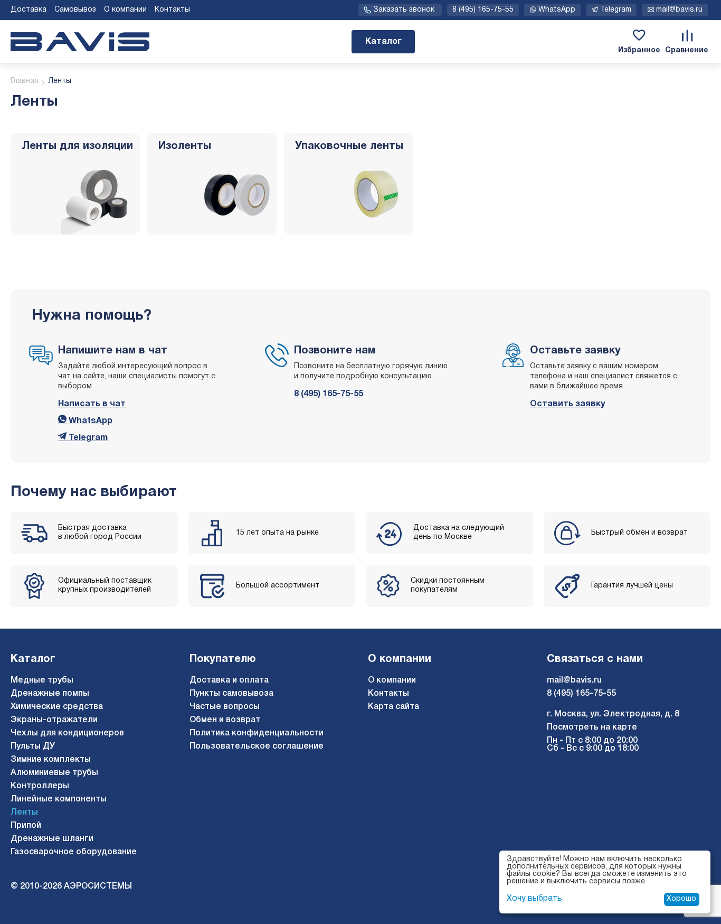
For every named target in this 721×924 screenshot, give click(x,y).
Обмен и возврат (224, 720)
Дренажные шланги (52, 839)
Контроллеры (40, 786)
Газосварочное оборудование (74, 852)
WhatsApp (89, 421)
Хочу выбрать (534, 898)
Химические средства (57, 707)
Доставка (28, 9)
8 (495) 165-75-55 (483, 9)
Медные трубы (42, 680)
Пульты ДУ (33, 746)
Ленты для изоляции (77, 146)
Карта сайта (393, 707)
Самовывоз (75, 9)
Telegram (87, 438)
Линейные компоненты (59, 799)
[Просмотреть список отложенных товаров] (639, 35)
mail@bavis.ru (574, 680)
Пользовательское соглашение (256, 746)
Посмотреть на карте (592, 727)
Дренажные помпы (50, 693)
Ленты (24, 812)
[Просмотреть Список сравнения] (687, 35)
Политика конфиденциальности (256, 733)
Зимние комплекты (51, 759)
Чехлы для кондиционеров (67, 733)
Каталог (383, 41)
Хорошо (681, 898)
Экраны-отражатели (54, 720)
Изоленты (184, 146)
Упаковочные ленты (349, 146)
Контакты (172, 9)
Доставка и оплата (229, 680)
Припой (26, 825)
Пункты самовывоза (231, 693)
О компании (125, 9)
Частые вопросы (224, 707)
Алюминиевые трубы (54, 773)
